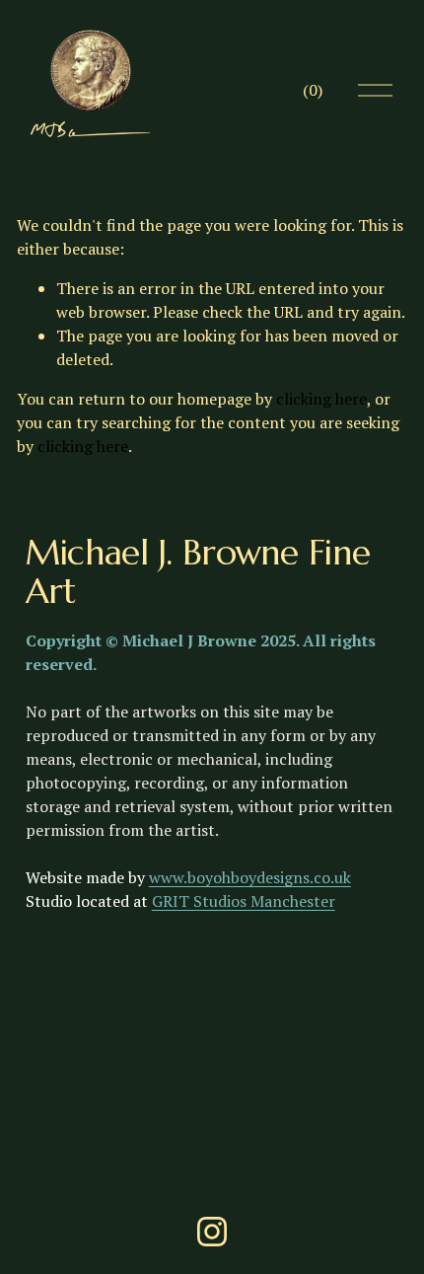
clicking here (321, 399)
